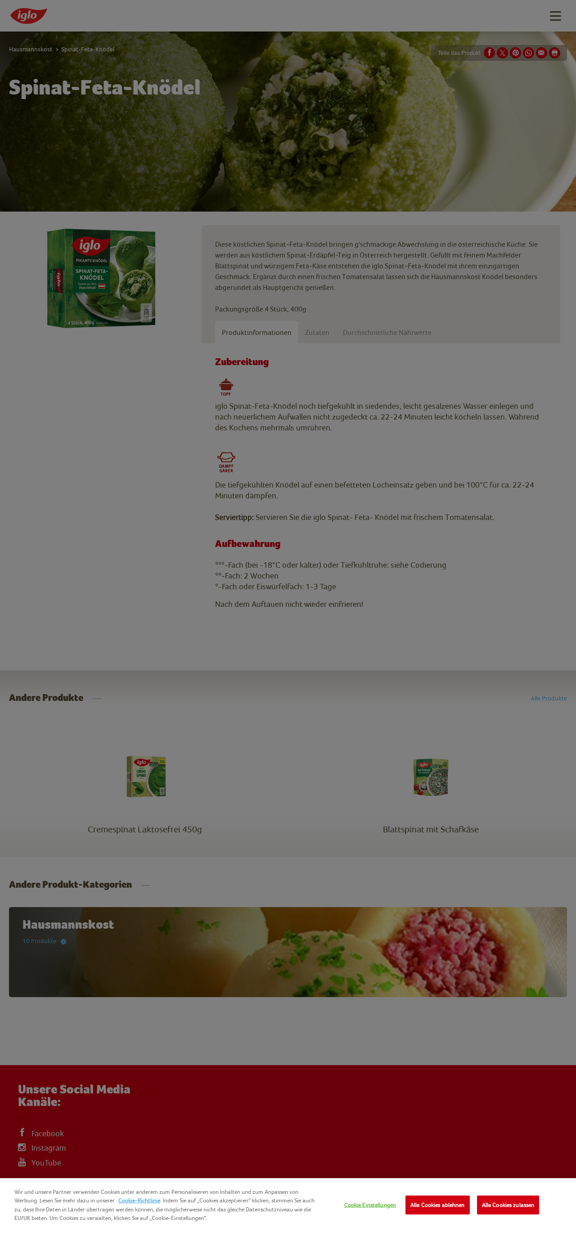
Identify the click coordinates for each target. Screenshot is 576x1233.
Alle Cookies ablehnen (437, 1204)
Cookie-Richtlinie (139, 1200)
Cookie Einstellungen (370, 1204)
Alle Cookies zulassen (508, 1204)
